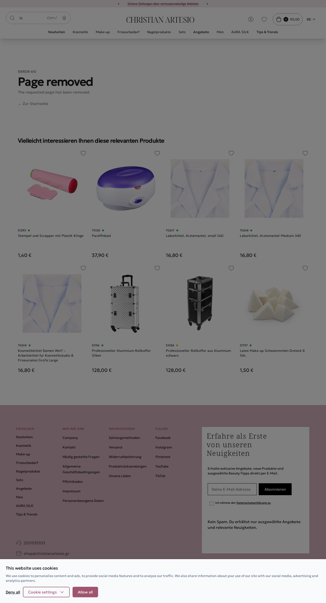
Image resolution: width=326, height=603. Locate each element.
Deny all (13, 592)
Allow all (85, 592)
